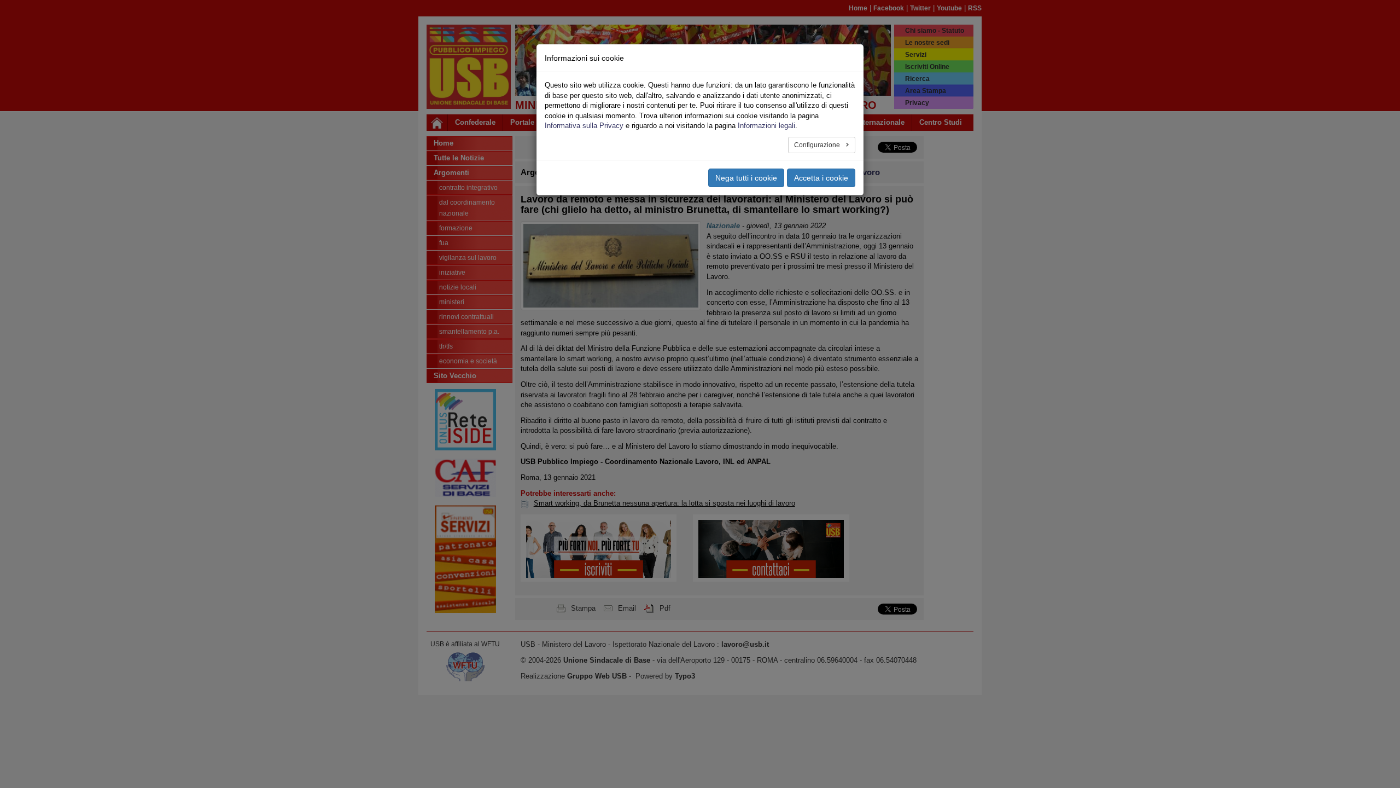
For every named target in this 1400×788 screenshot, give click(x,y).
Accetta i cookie (821, 177)
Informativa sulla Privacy (584, 125)
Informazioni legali (766, 125)
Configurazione (818, 145)
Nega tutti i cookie (746, 177)
